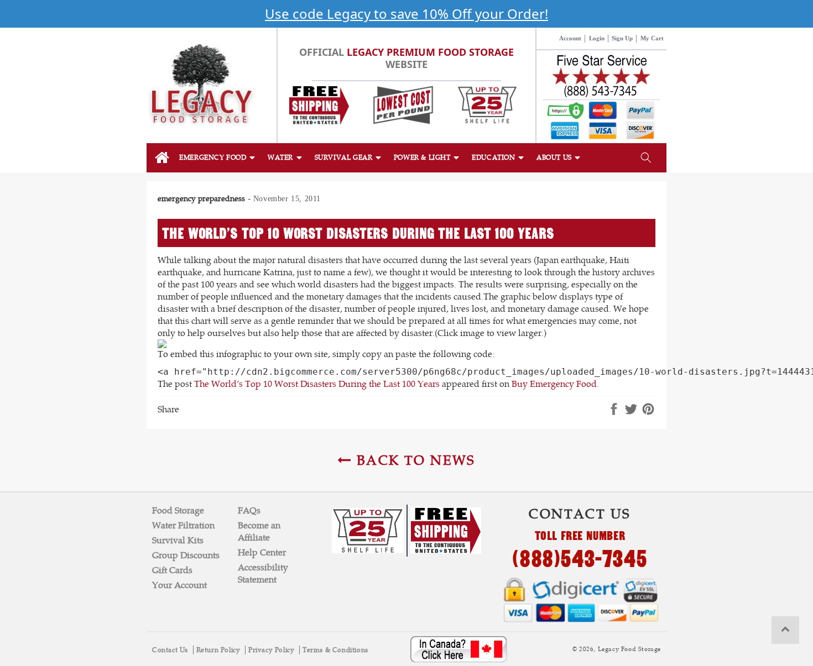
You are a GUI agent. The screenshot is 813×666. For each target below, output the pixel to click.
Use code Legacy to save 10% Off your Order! (406, 13)
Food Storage (178, 510)
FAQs (249, 510)
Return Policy (219, 650)
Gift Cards (172, 570)
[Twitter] (631, 410)
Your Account (179, 585)
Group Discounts (186, 555)
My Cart (652, 38)
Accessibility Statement (263, 573)
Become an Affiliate (259, 531)
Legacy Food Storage (629, 649)
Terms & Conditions (335, 650)
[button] (218, 157)
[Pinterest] (648, 410)
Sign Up (622, 38)
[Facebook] (614, 410)
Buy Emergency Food (554, 384)
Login (596, 38)
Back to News (414, 460)
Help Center (262, 552)
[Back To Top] (785, 630)
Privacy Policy (272, 650)
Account (570, 38)
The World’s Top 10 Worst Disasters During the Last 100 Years (317, 384)
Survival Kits (178, 540)
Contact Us (171, 650)
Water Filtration (183, 525)
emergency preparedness (201, 198)
